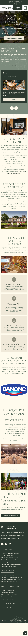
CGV (2, 614)
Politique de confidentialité (7, 612)
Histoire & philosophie (6, 607)
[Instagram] (2, 544)
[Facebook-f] (6, 544)
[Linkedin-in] (10, 544)
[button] (25, 8)
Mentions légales (5, 609)
